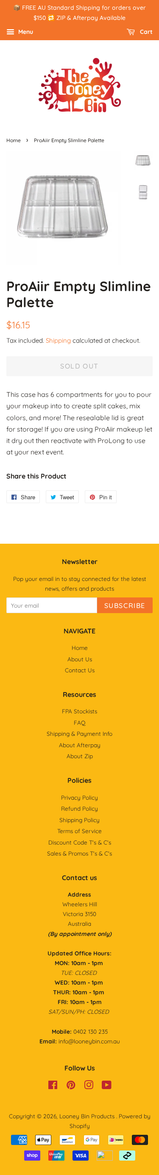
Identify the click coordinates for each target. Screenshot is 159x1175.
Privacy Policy (79, 797)
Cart (145, 32)
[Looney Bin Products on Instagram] (88, 1086)
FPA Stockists (79, 711)
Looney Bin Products (87, 1116)
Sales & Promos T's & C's (79, 853)
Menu (25, 32)
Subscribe (124, 605)
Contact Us (80, 670)
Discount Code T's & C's (79, 842)
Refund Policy (79, 808)
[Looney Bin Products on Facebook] (53, 1086)
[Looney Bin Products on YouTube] (107, 1086)
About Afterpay (79, 744)
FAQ (80, 722)
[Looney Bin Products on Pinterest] (70, 1086)
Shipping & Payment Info (79, 733)
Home (13, 140)
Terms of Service (79, 830)
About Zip (80, 755)
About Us (79, 659)
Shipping (58, 340)
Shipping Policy (79, 819)
